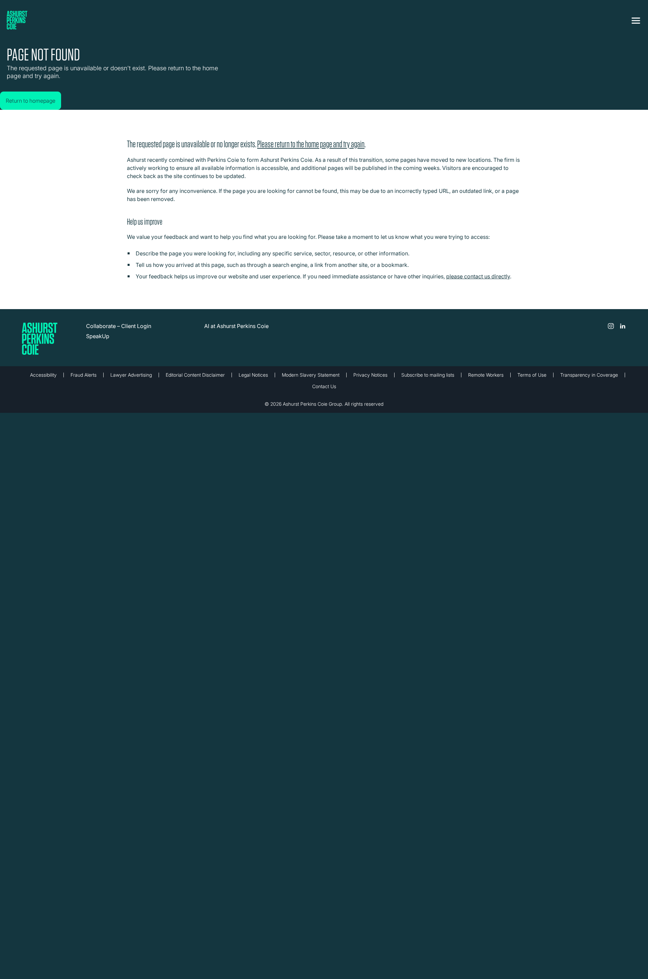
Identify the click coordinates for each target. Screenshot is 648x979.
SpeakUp (97, 341)
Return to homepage (37, 94)
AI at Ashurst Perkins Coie (236, 331)
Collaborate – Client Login (118, 331)
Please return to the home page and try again (310, 149)
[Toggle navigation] (635, 19)
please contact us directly (478, 281)
